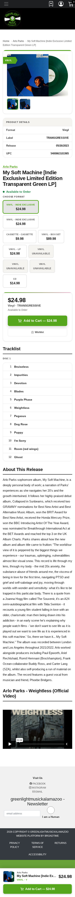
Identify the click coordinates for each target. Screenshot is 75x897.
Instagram (38, 787)
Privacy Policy (14, 845)
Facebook (39, 783)
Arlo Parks (18, 41)
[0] (71, 5)
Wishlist (39, 332)
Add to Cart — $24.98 (40, 320)
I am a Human (50, 816)
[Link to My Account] (61, 4)
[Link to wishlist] (51, 4)
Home (6, 41)
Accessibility (37, 854)
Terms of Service (37, 845)
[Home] (12, 18)
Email (39, 791)
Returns (60, 843)
